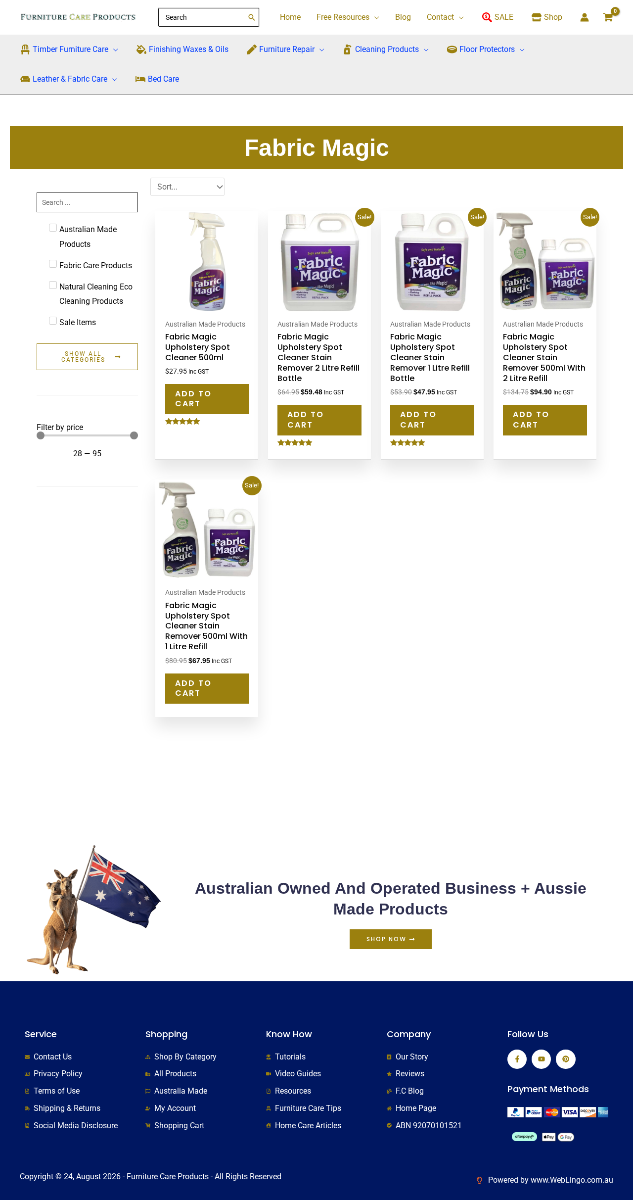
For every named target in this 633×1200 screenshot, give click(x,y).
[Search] (252, 17)
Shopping (166, 1034)
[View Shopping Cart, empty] (608, 17)
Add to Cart (193, 399)
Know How (289, 1034)
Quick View (206, 305)
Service (41, 1034)
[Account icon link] (584, 17)
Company (409, 1034)
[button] (374, 17)
